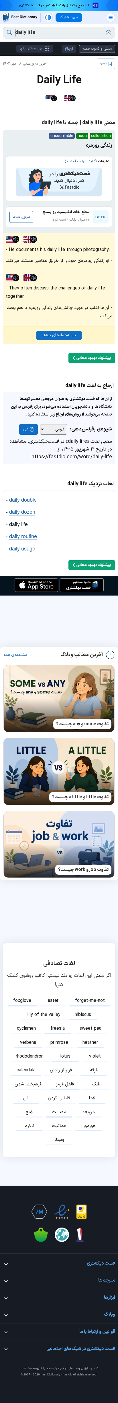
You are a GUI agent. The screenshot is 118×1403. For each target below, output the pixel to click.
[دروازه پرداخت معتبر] (81, 1212)
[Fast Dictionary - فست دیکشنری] (20, 17)
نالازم (29, 1125)
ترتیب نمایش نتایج (31, 49)
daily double (23, 499)
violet (95, 1056)
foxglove (22, 1000)
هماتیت (59, 1125)
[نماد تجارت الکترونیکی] (62, 1212)
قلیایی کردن (59, 1098)
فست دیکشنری (45, 1368)
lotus (65, 1056)
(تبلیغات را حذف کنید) (81, 161)
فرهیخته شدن (28, 1084)
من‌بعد (88, 1112)
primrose (59, 1042)
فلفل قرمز (65, 1084)
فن (26, 1098)
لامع (30, 1112)
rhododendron (30, 1056)
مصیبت (59, 1112)
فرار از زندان (61, 1070)
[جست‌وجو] (9, 32)
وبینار (59, 1139)
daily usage (22, 548)
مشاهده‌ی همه (15, 655)
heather (90, 1042)
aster (53, 1000)
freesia (57, 1028)
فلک (96, 1084)
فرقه (94, 1070)
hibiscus (83, 1014)
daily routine (23, 536)
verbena (28, 1042)
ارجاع (69, 49)
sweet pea (90, 1028)
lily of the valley (43, 1014)
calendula (26, 1070)
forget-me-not (90, 1000)
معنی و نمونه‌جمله (97, 49)
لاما (92, 1098)
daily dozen (22, 511)
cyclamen (26, 1028)
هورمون (88, 1125)
